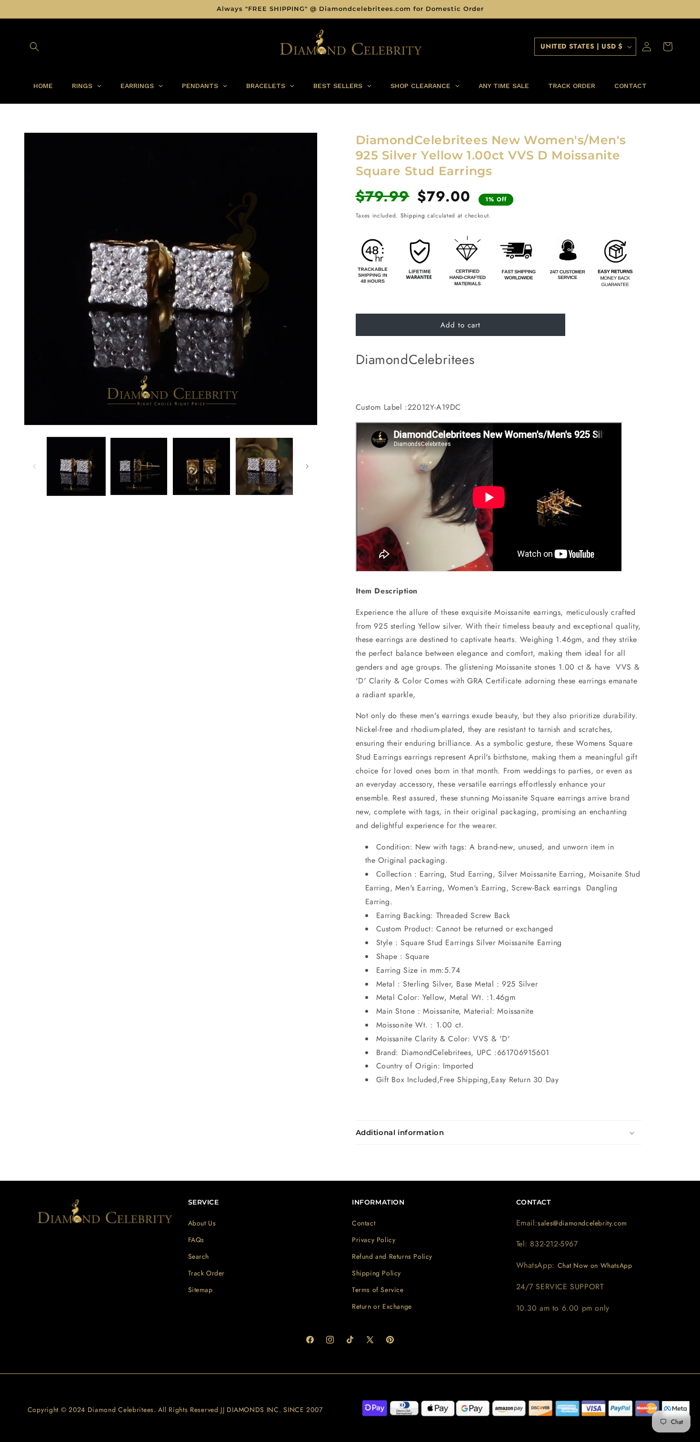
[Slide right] (307, 466)
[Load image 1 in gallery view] (76, 466)
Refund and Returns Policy (392, 1256)
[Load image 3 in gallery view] (201, 466)
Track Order (206, 1273)
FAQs (196, 1239)
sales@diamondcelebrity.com (582, 1223)
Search (199, 1256)
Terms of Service (378, 1289)
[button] (34, 46)
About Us (202, 1223)
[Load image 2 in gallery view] (139, 466)
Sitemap (200, 1289)
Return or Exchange (382, 1306)
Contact (363, 1223)
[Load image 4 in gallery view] (264, 466)
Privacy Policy (373, 1239)
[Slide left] (34, 466)
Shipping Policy (376, 1273)
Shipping (412, 215)
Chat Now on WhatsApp (595, 1265)
